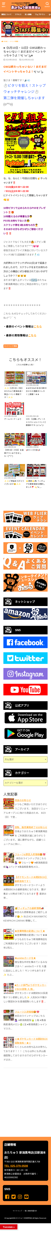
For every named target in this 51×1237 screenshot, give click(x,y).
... (23, 1224)
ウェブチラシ (40, 14)
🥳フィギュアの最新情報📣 (29, 908)
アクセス (18, 14)
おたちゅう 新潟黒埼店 (24, 1218)
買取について (6, 14)
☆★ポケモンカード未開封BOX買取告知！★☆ (31, 1041)
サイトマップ (17, 1211)
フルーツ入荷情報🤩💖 (27, 1012)
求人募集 (28, 14)
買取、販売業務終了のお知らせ (31, 827)
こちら (38, 326)
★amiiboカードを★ (25, 958)
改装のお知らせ (23, 800)
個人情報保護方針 (31, 1211)
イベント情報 (11, 346)
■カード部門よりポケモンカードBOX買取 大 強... (30, 987)
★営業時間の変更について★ (30, 931)
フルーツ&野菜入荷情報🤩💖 (30, 854)
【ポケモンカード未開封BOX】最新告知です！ (31, 879)
